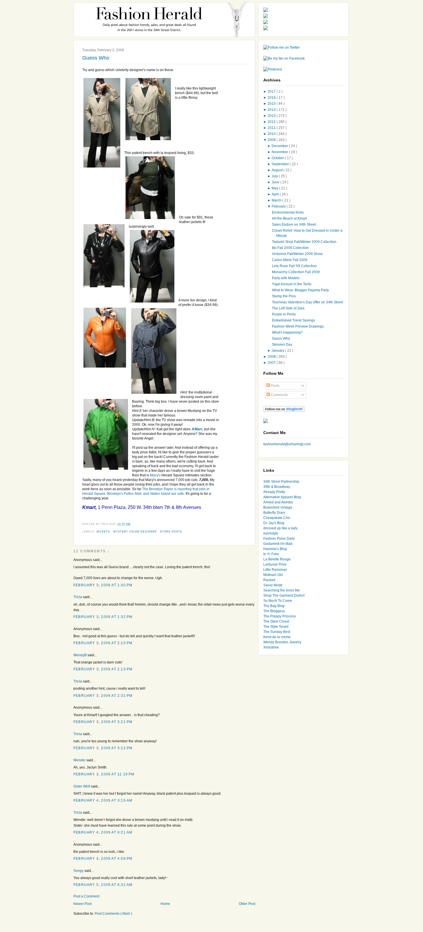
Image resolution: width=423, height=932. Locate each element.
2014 (272, 110)
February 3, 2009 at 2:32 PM (102, 696)
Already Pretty (274, 492)
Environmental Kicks (288, 212)
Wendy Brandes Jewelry (282, 642)
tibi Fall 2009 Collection (290, 248)
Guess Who (95, 58)
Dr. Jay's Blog (273, 523)
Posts (274, 386)
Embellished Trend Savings (293, 320)
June (276, 182)
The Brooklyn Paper (157, 489)
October (278, 158)
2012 (272, 122)
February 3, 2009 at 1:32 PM (102, 617)
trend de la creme (277, 637)
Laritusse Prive (275, 564)
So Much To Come (277, 601)
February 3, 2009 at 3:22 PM (102, 748)
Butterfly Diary (274, 513)
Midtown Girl (273, 575)
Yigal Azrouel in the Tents (291, 284)
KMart (197, 429)
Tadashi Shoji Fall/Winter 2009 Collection (304, 242)
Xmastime (271, 647)
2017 (272, 92)
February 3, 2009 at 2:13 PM (102, 669)
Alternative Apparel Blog (282, 497)
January (278, 351)
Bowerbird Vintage (277, 507)
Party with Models (286, 278)
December (280, 146)
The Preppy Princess (279, 616)
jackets (103, 531)
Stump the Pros (284, 296)
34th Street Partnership (281, 482)
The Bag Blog (274, 606)
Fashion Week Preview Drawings (298, 326)
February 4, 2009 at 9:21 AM (102, 832)
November (280, 152)
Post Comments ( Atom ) (113, 914)
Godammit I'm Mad (277, 544)
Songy (78, 871)
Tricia (78, 597)
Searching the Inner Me (281, 590)
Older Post (247, 904)
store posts (171, 531)
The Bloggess (274, 611)
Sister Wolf (82, 786)
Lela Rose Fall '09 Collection (294, 266)
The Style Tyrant (275, 627)
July (275, 176)
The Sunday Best (276, 632)
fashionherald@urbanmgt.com (287, 444)
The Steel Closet (276, 621)
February (279, 206)
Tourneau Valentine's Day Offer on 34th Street (307, 302)
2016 (272, 98)
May (275, 188)
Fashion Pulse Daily (279, 539)
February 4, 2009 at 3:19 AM (102, 800)
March (277, 200)
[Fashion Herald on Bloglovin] (284, 411)
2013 (272, 116)
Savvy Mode (273, 585)
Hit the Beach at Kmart (289, 218)
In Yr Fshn (271, 554)
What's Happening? (287, 332)
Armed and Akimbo (278, 502)
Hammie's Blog (275, 549)
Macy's (155, 475)
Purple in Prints (284, 314)
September (281, 164)
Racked (269, 580)
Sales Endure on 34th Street (294, 224)
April (276, 194)
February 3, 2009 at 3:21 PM (102, 722)
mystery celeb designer (135, 531)
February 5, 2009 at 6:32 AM (102, 885)
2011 (272, 128)
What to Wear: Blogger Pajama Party (300, 290)
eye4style (270, 533)
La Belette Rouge (277, 559)
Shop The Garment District (283, 596)
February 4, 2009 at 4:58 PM (102, 859)
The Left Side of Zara (288, 308)
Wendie (79, 760)
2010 (272, 134)
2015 (272, 104)
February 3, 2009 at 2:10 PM (102, 643)
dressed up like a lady (280, 528)
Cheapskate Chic (276, 518)
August (277, 170)
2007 (272, 363)
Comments (279, 395)
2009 (272, 140)
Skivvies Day (282, 345)
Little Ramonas (275, 570)
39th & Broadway (276, 487)
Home (165, 904)
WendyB (80, 655)
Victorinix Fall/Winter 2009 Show (297, 254)
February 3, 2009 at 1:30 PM (102, 585)
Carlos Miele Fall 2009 (289, 260)
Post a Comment (86, 896)
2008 (272, 357)
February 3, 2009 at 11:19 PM (104, 774)
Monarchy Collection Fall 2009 (296, 272)
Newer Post (82, 904)
